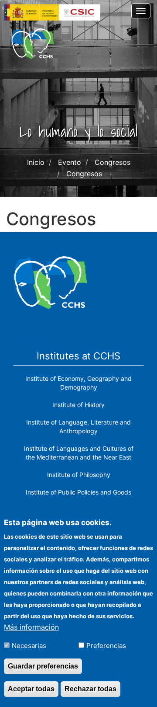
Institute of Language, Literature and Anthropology (78, 426)
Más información (31, 627)
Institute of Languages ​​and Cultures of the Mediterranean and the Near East (78, 453)
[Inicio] (32, 43)
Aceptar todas (31, 689)
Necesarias (29, 645)
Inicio (35, 162)
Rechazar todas (90, 689)
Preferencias (106, 645)
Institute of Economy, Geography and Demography (78, 383)
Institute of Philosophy (78, 474)
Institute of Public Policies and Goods (78, 492)
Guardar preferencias (43, 666)
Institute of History (78, 404)
